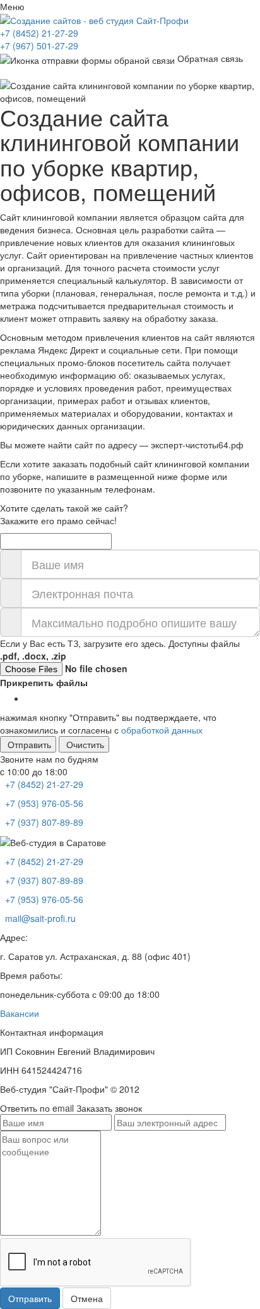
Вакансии (19, 1013)
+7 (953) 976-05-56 (43, 803)
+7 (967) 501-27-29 (39, 45)
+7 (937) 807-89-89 (43, 822)
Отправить (29, 744)
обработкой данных (162, 729)
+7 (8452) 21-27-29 (39, 33)
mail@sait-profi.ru (39, 918)
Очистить (85, 744)
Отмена (87, 1298)
